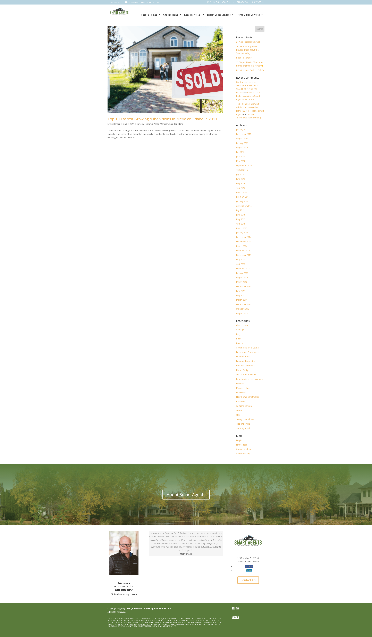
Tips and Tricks (243, 423)
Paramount (241, 401)
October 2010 (242, 308)
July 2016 (240, 174)
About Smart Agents (186, 494)
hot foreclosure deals (246, 374)
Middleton (241, 392)
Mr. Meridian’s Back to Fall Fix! (250, 70)
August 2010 (242, 313)
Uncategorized (243, 428)
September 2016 (244, 165)
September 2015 (244, 205)
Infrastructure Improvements (249, 379)
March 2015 (241, 228)
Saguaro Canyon (244, 405)
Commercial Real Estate (247, 347)
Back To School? (244, 57)
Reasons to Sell (192, 14)
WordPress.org (243, 453)
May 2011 (240, 295)
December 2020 (243, 134)
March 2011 (241, 299)
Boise (239, 338)
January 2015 (242, 232)
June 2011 (240, 291)
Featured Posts (151, 124)
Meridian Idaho (176, 124)
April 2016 (240, 188)
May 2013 (240, 259)
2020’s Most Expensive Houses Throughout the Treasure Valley (247, 50)
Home (208, 2)
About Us (226, 2)
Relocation (243, 2)
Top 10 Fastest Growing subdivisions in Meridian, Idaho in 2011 (162, 118)
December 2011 (243, 286)
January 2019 (242, 143)
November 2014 (243, 241)
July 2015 (240, 210)
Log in (239, 440)
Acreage (240, 329)
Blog (216, 2)
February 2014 (243, 250)
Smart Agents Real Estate (157, 608)
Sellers (239, 410)
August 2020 (242, 138)
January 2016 (242, 201)
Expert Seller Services (219, 14)
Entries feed (241, 444)
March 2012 (241, 282)
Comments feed (243, 449)
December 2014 (243, 237)
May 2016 (240, 183)
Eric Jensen (115, 124)
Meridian (164, 124)
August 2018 (242, 147)
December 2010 (243, 304)
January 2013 (242, 273)
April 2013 (240, 264)
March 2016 (241, 192)
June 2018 (240, 156)
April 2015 (240, 223)
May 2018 (240, 161)
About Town (242, 325)
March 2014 (241, 246)
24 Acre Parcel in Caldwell (248, 41)
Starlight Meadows (245, 419)
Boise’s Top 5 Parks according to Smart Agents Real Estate (248, 96)
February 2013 (243, 268)
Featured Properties (245, 361)
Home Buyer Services (248, 14)
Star (238, 415)
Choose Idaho (170, 14)
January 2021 (242, 129)
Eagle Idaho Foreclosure (247, 352)
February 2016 (243, 196)
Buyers (140, 124)
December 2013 (243, 255)
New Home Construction (248, 396)
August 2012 (242, 277)
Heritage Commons (245, 365)
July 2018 (240, 152)
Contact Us (258, 2)
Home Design (242, 370)
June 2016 (240, 179)
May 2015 (240, 219)
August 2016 (242, 169)
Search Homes (149, 14)
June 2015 (240, 214)
